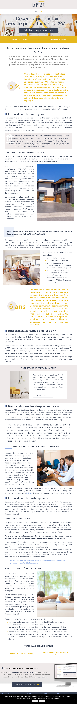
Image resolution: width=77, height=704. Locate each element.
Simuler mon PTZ (43, 395)
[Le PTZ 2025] (38, 4)
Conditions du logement (19, 39)
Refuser (42, 701)
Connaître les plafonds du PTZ (21, 653)
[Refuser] (75, 699)
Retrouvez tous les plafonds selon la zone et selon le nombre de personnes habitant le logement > (37, 562)
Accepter (35, 701)
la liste (29, 493)
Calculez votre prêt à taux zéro (38, 30)
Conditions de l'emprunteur (58, 39)
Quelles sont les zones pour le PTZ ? (55, 653)
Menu (37, 11)
